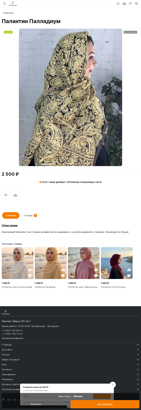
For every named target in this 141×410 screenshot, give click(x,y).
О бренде (7, 344)
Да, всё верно (105, 404)
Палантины (8, 13)
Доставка (7, 349)
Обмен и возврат (11, 359)
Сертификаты (9, 374)
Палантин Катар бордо (113, 287)
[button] (68, 163)
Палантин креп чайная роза (82, 287)
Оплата (6, 354)
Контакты (7, 369)
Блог (4, 364)
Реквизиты (7, 379)
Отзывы (30, 215)
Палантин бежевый (45, 287)
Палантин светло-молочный (17, 287)
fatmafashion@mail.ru (13, 338)
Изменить (36, 404)
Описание (11, 215)
